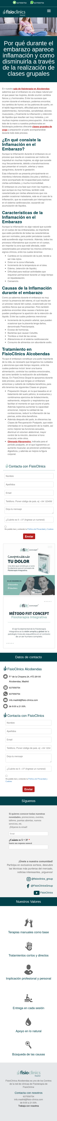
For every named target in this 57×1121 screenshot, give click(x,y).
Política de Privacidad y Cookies (40, 529)
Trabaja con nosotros (28, 1105)
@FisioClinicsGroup (41, 885)
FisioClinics (46, 892)
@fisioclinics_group (42, 878)
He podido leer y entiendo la (29, 529)
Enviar (29, 536)
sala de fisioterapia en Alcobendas (31, 88)
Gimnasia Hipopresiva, (19, 441)
